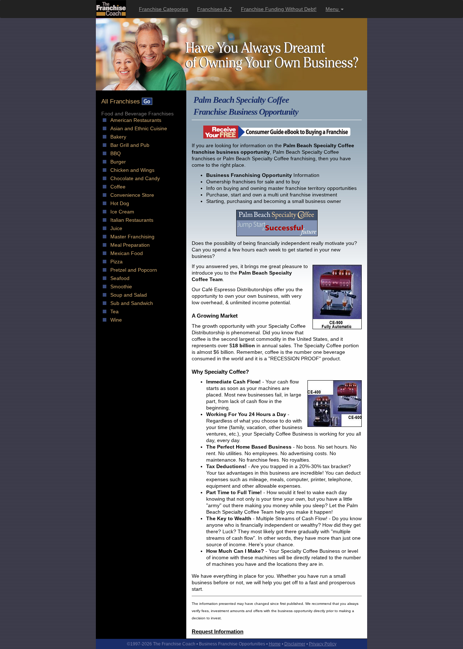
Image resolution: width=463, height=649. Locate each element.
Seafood (119, 278)
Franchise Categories (163, 9)
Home (275, 643)
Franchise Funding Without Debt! (279, 9)
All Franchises (121, 101)
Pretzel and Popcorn (133, 270)
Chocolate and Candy (135, 178)
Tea (114, 311)
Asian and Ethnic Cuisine (138, 128)
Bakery (118, 137)
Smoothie (121, 286)
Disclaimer (294, 643)
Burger (118, 162)
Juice (116, 228)
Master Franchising (132, 236)
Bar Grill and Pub (129, 145)
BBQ (115, 153)
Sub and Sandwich (131, 303)
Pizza (116, 261)
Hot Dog (119, 203)
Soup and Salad (128, 295)
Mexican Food (126, 253)
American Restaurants (135, 120)
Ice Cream (122, 212)
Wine (116, 320)
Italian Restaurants (131, 220)
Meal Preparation (130, 245)
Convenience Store (132, 195)
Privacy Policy (322, 643)
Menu (333, 9)
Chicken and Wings (132, 170)
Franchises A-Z (214, 9)
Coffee (118, 187)
